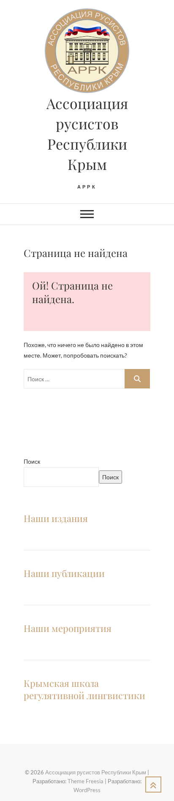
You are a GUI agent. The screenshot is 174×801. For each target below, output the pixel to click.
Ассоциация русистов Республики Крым (87, 133)
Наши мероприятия (67, 628)
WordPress (87, 790)
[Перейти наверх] (153, 784)
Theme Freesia (85, 781)
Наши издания (56, 518)
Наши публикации (64, 573)
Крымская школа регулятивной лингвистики (84, 689)
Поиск (32, 461)
